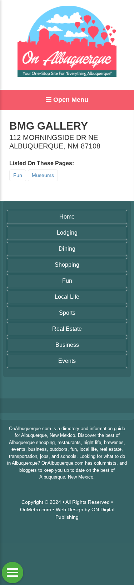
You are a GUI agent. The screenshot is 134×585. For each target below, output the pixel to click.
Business (67, 345)
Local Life (67, 297)
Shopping (67, 265)
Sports (67, 313)
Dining (67, 249)
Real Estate (67, 329)
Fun (17, 175)
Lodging (67, 233)
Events (67, 361)
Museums (43, 175)
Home (67, 217)
